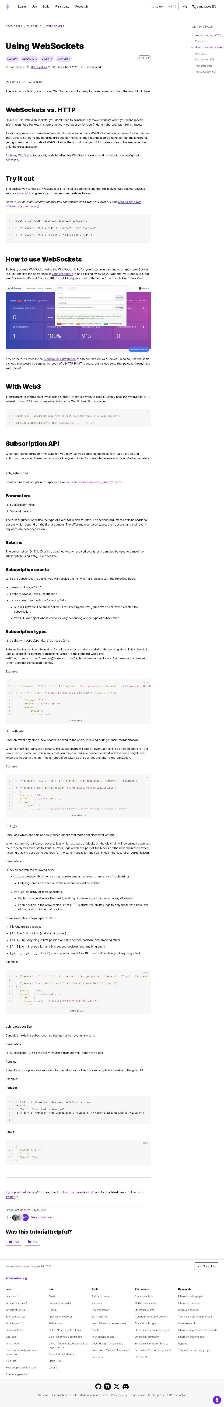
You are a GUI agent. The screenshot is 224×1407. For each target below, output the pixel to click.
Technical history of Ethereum (195, 1316)
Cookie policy (156, 1395)
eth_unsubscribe (205, 71)
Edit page (36, 82)
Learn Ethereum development (109, 1323)
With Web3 (201, 53)
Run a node (12, 1343)
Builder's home (100, 1296)
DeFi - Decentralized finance (65, 1336)
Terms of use (137, 1395)
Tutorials (34, 26)
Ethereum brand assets (64, 1395)
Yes (16, 1241)
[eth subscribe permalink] (4, 472)
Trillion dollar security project (195, 1350)
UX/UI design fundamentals (107, 1343)
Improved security (188, 1309)
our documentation (79, 1192)
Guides (53, 1296)
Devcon (141, 1356)
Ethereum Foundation (147, 1336)
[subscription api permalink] (4, 443)
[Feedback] (217, 1400)
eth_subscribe (204, 65)
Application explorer (60, 1316)
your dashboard (64, 274)
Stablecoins (55, 1323)
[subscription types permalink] (4, 631)
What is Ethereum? (16, 1303)
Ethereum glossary (16, 1374)
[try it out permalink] (4, 178)
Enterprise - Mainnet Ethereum (111, 1350)
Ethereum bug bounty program (152, 1330)
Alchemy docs (40, 67)
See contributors (41, 1217)
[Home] (7, 6)
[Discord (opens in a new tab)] (125, 1386)
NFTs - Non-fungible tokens (65, 1330)
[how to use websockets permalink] (4, 259)
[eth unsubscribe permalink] (4, 1025)
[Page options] (24, 82)
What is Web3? (14, 1323)
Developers (14, 26)
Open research (187, 1323)
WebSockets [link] (55, 26)
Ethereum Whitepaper (190, 1296)
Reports (182, 1343)
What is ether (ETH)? (18, 1309)
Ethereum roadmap (189, 1303)
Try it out (200, 41)
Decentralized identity (61, 1354)
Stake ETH (55, 1360)
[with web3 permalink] (4, 386)
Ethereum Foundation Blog (151, 1343)
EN (206, 6)
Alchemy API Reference (61, 359)
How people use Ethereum (21, 1367)
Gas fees (11, 1336)
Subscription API (204, 59)
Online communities (146, 1303)
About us (43, 1395)
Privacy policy (119, 1395)
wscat (22, 193)
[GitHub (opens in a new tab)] (98, 1386)
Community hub (144, 1296)
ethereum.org (16, 1278)
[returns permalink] (4, 542)
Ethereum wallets (15, 1316)
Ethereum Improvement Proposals (197, 1330)
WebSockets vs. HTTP (209, 35)
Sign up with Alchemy (22, 1192)
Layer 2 (53, 1367)
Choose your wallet (60, 1303)
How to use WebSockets (209, 47)
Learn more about (95, 482)
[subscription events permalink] (4, 569)
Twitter (12, 1197)
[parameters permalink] (4, 495)
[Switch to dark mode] (185, 6)
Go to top (209, 1266)
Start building (99, 1316)
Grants (95, 1330)
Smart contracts (14, 1330)
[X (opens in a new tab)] (116, 1386)
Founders (97, 1356)
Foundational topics (103, 1336)
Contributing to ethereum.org (151, 1316)
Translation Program (146, 1323)
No (35, 1241)
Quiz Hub (11, 1360)
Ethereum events (144, 1309)
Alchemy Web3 (17, 155)
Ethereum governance (191, 1336)
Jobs (105, 1395)
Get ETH (53, 1309)
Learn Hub (12, 1296)
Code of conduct (90, 1395)
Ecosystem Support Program (153, 1350)
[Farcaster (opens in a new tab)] (107, 1386)
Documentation (100, 1309)
